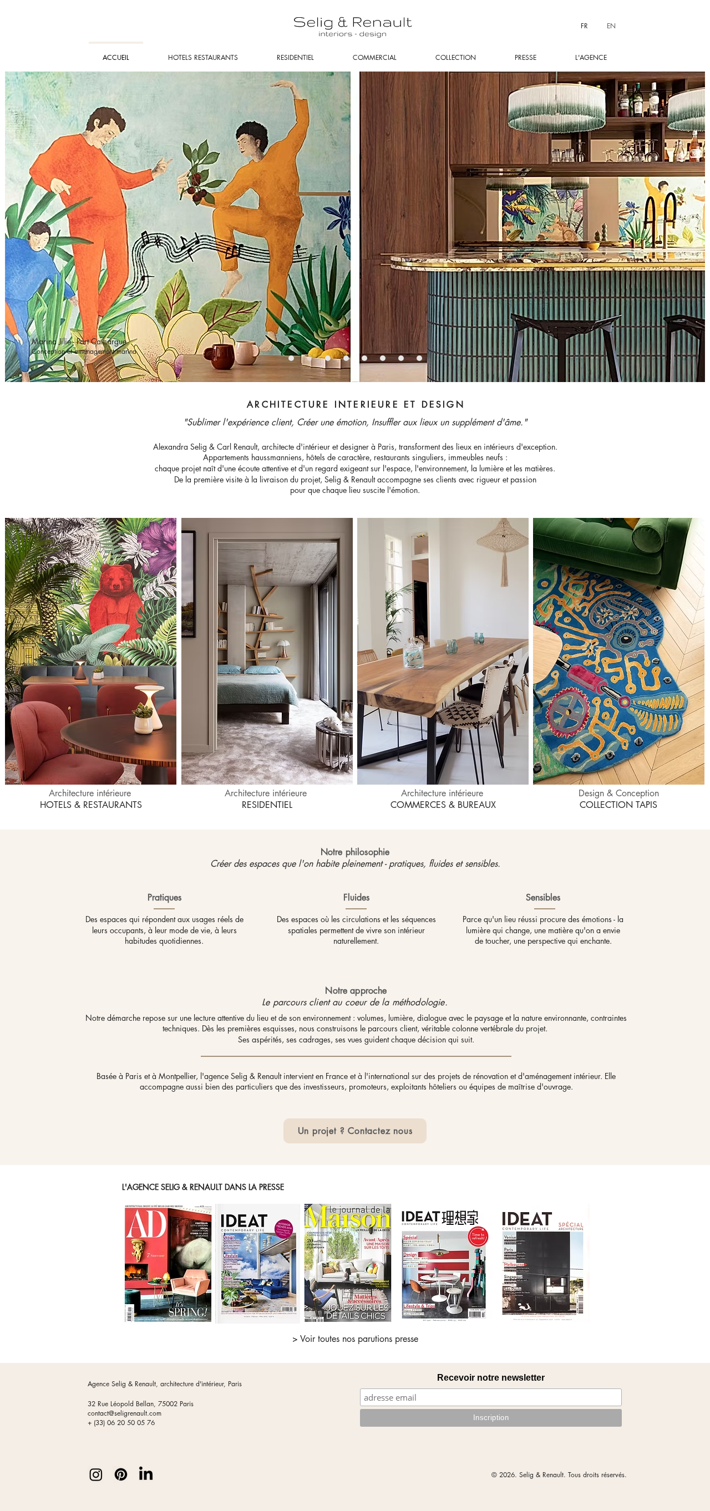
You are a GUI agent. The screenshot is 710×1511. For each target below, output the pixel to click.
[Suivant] (682, 226)
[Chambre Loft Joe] (364, 358)
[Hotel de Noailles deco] (383, 358)
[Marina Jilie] (309, 358)
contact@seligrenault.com (124, 1413)
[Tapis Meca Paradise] (419, 358)
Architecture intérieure (91, 799)
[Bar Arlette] (346, 358)
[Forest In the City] (291, 358)
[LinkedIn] (146, 1474)
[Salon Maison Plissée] (401, 358)
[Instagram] (96, 1474)
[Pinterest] (121, 1474)
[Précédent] (27, 226)
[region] (91, 652)
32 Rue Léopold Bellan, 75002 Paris (141, 1403)
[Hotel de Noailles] (328, 358)
